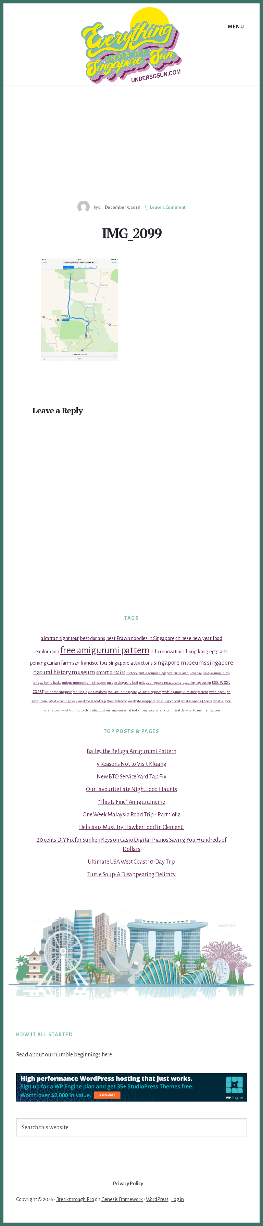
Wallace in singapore (122, 692)
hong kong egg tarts (207, 651)
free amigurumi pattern (105, 650)
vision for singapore (58, 692)
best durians (92, 638)
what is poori (222, 701)
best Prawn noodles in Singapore (140, 638)
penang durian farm (50, 663)
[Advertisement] (131, 137)
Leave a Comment (168, 207)
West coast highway (63, 701)
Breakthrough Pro (75, 1199)
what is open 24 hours (196, 701)
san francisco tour (90, 663)
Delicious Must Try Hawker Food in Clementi (131, 827)
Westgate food (117, 701)
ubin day (196, 673)
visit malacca (97, 692)
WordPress (157, 1199)
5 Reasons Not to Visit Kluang (131, 764)
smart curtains (110, 672)
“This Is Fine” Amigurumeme (131, 802)
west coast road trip (92, 701)
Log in (177, 1199)
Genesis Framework (122, 1199)
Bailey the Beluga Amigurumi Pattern (131, 751)
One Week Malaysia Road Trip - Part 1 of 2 (131, 815)
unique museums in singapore (84, 682)
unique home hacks (47, 682)
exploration (47, 651)
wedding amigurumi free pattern (185, 692)
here (107, 1055)
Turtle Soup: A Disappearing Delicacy (131, 874)
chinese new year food (198, 638)
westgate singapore (141, 701)
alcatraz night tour (60, 638)
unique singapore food (122, 682)
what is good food (168, 701)
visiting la (80, 692)
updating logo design (197, 682)
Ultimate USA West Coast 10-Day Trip (131, 862)
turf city (132, 673)
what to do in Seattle (170, 710)
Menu (236, 26)
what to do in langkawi (107, 710)
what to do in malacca (139, 710)
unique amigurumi (216, 673)
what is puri (52, 710)
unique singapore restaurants (160, 682)
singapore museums (180, 662)
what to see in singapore (202, 710)
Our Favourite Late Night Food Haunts (131, 789)
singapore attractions (131, 663)
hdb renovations (167, 651)
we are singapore (149, 692)
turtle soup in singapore (156, 673)
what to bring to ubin (76, 710)
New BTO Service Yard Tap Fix (131, 777)
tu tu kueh (181, 673)
